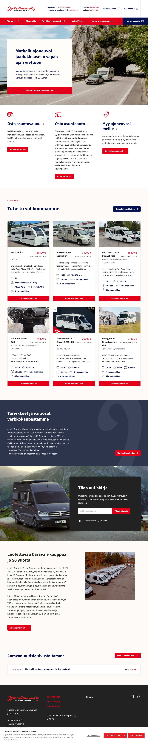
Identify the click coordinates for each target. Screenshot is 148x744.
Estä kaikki (136, 736)
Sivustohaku (129, 9)
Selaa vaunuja (16, 149)
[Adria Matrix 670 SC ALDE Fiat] (119, 234)
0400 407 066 (66, 7)
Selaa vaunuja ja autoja (37, 90)
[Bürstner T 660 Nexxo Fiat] (74, 234)
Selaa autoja (62, 176)
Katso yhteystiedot (126, 453)
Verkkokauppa (109, 9)
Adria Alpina (17, 252)
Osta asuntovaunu (23, 123)
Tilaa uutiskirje (121, 511)
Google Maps (54, 706)
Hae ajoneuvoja (133, 21)
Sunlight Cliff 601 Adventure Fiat (109, 342)
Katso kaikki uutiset (126, 655)
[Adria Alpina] (28, 234)
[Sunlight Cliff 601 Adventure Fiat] (119, 320)
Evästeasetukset (93, 736)
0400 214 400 (94, 10)
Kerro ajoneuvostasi (114, 151)
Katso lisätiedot (27, 298)
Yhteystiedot (53, 697)
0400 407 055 (94, 7)
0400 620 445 (73, 10)
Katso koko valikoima (125, 209)
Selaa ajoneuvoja (17, 628)
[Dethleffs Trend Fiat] (28, 320)
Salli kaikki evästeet (115, 736)
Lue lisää (14, 740)
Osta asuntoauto (70, 123)
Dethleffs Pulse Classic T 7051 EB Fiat (65, 342)
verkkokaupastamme (26, 454)
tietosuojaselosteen (99, 520)
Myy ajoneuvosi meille (116, 126)
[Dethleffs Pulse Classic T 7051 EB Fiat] (74, 320)
